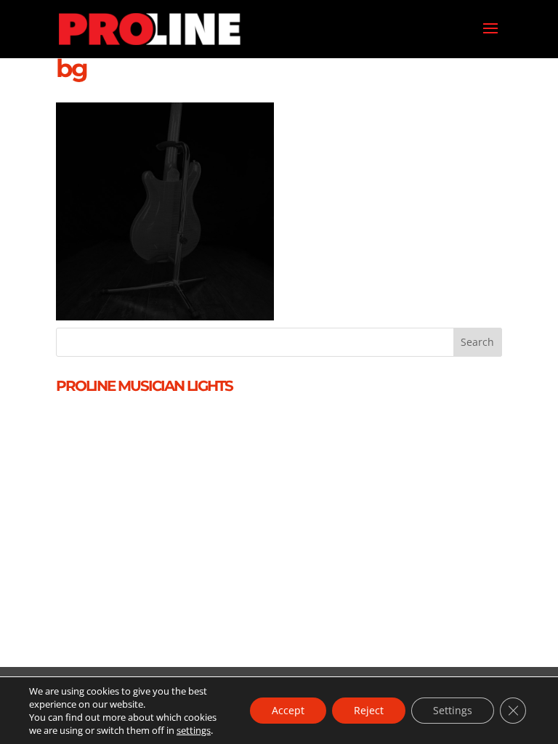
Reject (369, 710)
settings (194, 730)
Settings (452, 710)
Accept (288, 710)
